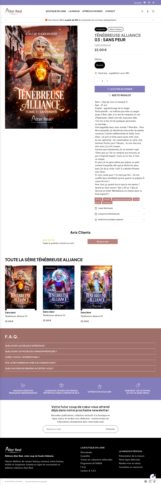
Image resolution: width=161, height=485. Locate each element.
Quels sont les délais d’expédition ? (25, 345)
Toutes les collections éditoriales (96, 459)
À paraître (85, 455)
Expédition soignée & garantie (110, 220)
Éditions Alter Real (16, 481)
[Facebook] (145, 2)
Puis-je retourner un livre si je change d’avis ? (30, 362)
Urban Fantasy (115, 29)
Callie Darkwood (103, 45)
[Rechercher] (142, 11)
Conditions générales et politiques (36, 481)
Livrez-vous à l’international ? (22, 357)
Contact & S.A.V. (88, 470)
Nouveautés (86, 452)
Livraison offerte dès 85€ (109, 214)
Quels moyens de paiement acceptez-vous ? (29, 368)
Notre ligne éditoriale (129, 459)
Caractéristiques (105, 208)
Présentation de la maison (131, 455)
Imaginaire (100, 29)
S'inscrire (110, 429)
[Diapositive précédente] (6, 20)
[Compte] (147, 11)
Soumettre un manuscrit (131, 467)
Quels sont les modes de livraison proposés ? (31, 351)
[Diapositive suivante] (153, 20)
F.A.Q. (83, 467)
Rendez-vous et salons (130, 463)
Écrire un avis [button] (102, 241)
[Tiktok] (153, 2)
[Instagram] (149, 2)
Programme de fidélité (91, 463)
